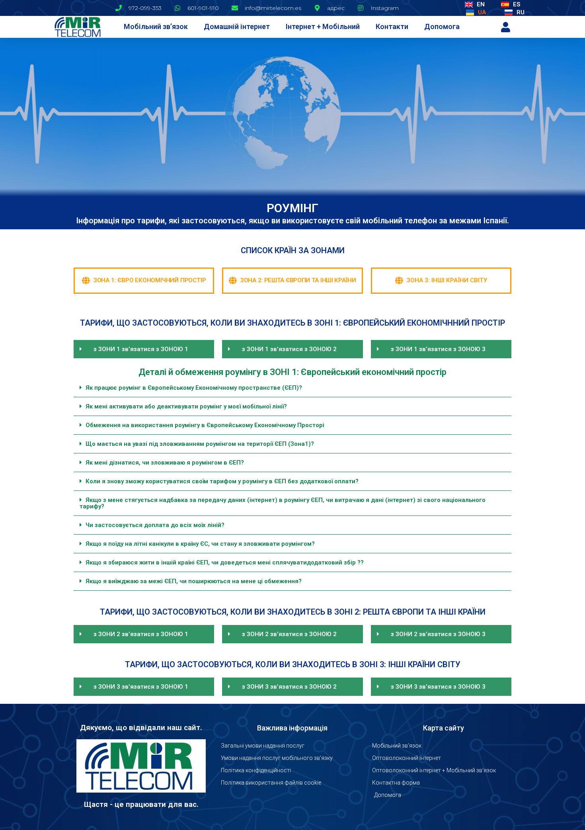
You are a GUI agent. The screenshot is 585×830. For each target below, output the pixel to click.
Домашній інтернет (237, 26)
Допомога (442, 26)
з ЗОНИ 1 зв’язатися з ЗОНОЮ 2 (289, 349)
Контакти (392, 26)
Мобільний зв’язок (156, 26)
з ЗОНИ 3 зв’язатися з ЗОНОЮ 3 (438, 686)
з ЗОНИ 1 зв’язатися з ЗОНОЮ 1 (141, 349)
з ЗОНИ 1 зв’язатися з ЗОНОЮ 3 (438, 349)
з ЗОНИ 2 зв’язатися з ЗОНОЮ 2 (289, 634)
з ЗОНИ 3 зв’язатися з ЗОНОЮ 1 (141, 686)
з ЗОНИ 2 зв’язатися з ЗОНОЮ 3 (438, 634)
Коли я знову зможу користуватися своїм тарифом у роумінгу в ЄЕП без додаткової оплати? (222, 481)
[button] (144, 349)
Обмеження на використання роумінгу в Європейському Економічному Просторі (205, 425)
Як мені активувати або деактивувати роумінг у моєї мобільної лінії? (186, 406)
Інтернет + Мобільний (323, 26)
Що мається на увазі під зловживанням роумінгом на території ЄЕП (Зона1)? (200, 443)
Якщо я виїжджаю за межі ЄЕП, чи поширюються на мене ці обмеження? (194, 581)
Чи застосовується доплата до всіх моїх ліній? (155, 525)
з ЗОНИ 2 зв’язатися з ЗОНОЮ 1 (141, 634)
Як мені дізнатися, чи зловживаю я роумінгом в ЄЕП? (165, 462)
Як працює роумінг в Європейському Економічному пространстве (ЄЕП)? (194, 387)
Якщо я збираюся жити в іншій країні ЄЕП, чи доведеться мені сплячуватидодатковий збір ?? (225, 562)
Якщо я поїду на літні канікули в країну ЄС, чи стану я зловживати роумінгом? (200, 543)
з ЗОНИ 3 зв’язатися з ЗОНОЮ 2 (289, 686)
